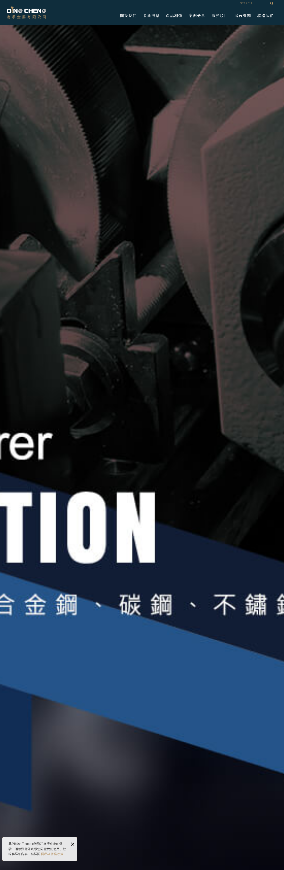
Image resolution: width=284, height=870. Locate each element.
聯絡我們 (265, 16)
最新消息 (151, 16)
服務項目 (220, 16)
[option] (142, 447)
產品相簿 (174, 16)
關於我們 (128, 16)
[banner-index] (142, 447)
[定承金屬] (26, 12)
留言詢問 (243, 16)
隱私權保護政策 (52, 854)
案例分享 (197, 16)
